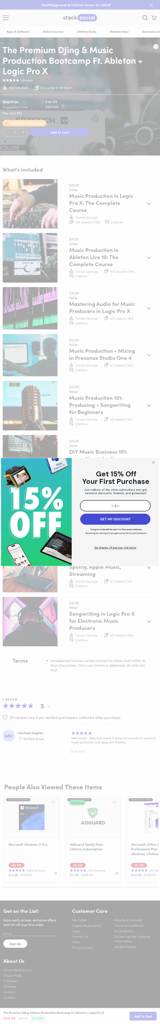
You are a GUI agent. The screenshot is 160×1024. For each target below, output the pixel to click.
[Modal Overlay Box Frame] (80, 512)
